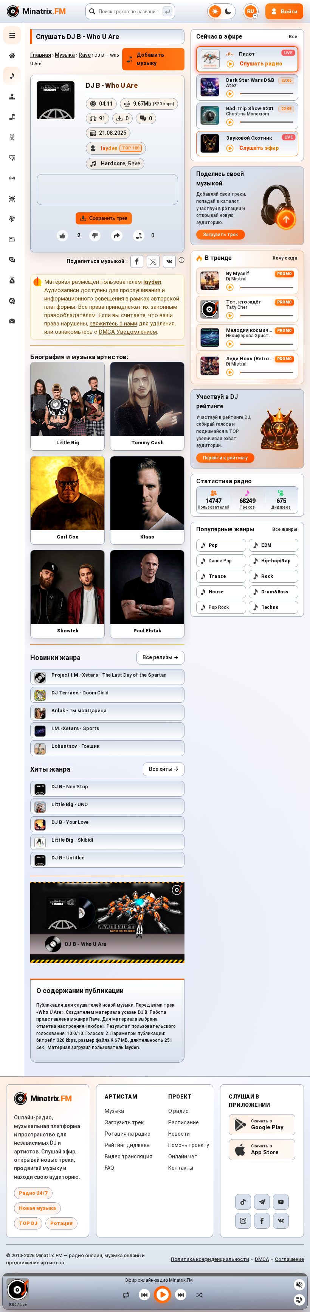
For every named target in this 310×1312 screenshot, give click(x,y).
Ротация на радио (127, 1134)
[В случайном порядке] (197, 1295)
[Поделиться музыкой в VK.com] (169, 261)
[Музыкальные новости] (12, 239)
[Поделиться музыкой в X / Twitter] (153, 261)
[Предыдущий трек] (144, 1294)
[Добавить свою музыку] (12, 117)
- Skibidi (72, 840)
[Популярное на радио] (12, 158)
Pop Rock (219, 607)
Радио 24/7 (33, 1193)
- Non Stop (69, 786)
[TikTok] (243, 1202)
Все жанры (284, 529)
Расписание (183, 1122)
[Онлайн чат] (12, 260)
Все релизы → (160, 657)
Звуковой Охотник (249, 138)
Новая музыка (37, 1208)
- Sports (75, 728)
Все (293, 36)
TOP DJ (28, 1223)
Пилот (247, 54)
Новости (179, 1134)
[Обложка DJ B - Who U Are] (55, 100)
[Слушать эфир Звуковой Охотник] (230, 148)
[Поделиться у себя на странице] (116, 235)
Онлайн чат (182, 1156)
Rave (85, 55)
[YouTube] (281, 1202)
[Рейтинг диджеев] (12, 96)
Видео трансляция (128, 1156)
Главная (40, 55)
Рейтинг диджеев (127, 1145)
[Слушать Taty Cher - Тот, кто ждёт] (230, 315)
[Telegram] (262, 1202)
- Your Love (69, 822)
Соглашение (289, 1259)
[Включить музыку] (162, 1294)
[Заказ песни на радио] (12, 301)
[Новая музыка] (12, 76)
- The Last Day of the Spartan (108, 675)
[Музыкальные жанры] (12, 199)
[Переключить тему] (221, 11)
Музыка (65, 55)
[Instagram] (243, 1221)
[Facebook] (262, 1221)
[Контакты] (12, 321)
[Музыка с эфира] (12, 137)
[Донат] (12, 280)
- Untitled (68, 858)
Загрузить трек (220, 234)
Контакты (180, 1168)
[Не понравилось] (95, 235)
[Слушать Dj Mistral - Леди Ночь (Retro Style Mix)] (230, 372)
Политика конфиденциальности (210, 1259)
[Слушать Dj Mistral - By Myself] (230, 287)
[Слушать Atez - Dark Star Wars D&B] (230, 94)
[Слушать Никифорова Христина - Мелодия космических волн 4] (230, 344)
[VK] (281, 1221)
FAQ (109, 1168)
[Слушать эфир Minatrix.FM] (230, 64)
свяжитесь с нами (113, 323)
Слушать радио (261, 64)
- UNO (69, 804)
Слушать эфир (259, 148)
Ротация (61, 1223)
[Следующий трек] (180, 1294)
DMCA (262, 1259)
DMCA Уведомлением (128, 331)
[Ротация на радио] (12, 178)
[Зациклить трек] (128, 1295)
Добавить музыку (150, 59)
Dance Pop (220, 560)
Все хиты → (163, 769)
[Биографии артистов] (12, 219)
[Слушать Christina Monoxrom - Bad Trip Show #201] (230, 122)
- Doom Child (79, 693)
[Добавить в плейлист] (138, 235)
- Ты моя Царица (78, 710)
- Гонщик (75, 746)
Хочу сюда (285, 258)
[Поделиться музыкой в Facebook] (136, 261)
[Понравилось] (62, 235)
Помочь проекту (188, 1145)
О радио (178, 1111)
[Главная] (12, 56)
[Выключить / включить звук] (299, 1284)
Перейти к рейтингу (225, 458)
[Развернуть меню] (12, 35)
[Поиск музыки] (167, 11)
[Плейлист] (299, 1300)
